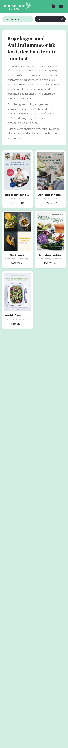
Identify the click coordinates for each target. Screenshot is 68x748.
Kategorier (12, 19)
